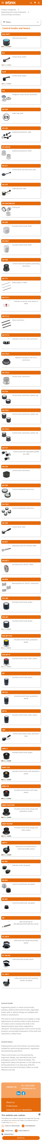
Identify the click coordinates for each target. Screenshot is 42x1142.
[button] (21, 1134)
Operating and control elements (13, 12)
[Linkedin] (18, 1093)
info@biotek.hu (28, 1088)
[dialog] (21, 1127)
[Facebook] (23, 1093)
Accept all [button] (21, 1138)
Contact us (11, 1087)
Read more (13, 1122)
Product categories (8, 10)
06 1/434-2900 (27, 1085)
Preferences (11, 1106)
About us (10, 1102)
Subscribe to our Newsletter (19, 1109)
